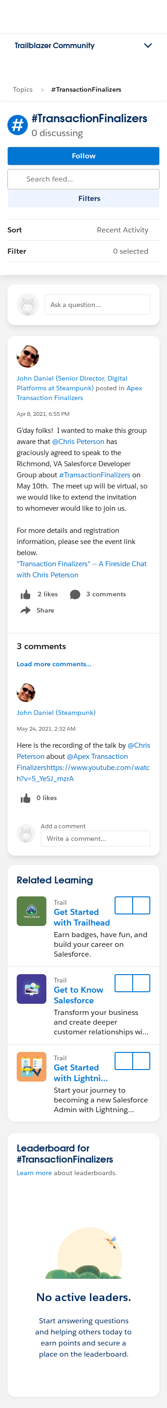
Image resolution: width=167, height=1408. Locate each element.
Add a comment (63, 826)
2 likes (48, 594)
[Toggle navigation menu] (148, 46)
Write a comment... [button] (76, 838)
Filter (77, 251)
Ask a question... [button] (76, 304)
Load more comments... (54, 664)
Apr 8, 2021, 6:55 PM (43, 414)
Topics (22, 89)
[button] (141, 905)
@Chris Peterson (78, 441)
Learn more (34, 1173)
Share (36, 612)
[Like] (25, 594)
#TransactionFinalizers (86, 89)
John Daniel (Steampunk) (56, 712)
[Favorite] (124, 905)
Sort (77, 230)
